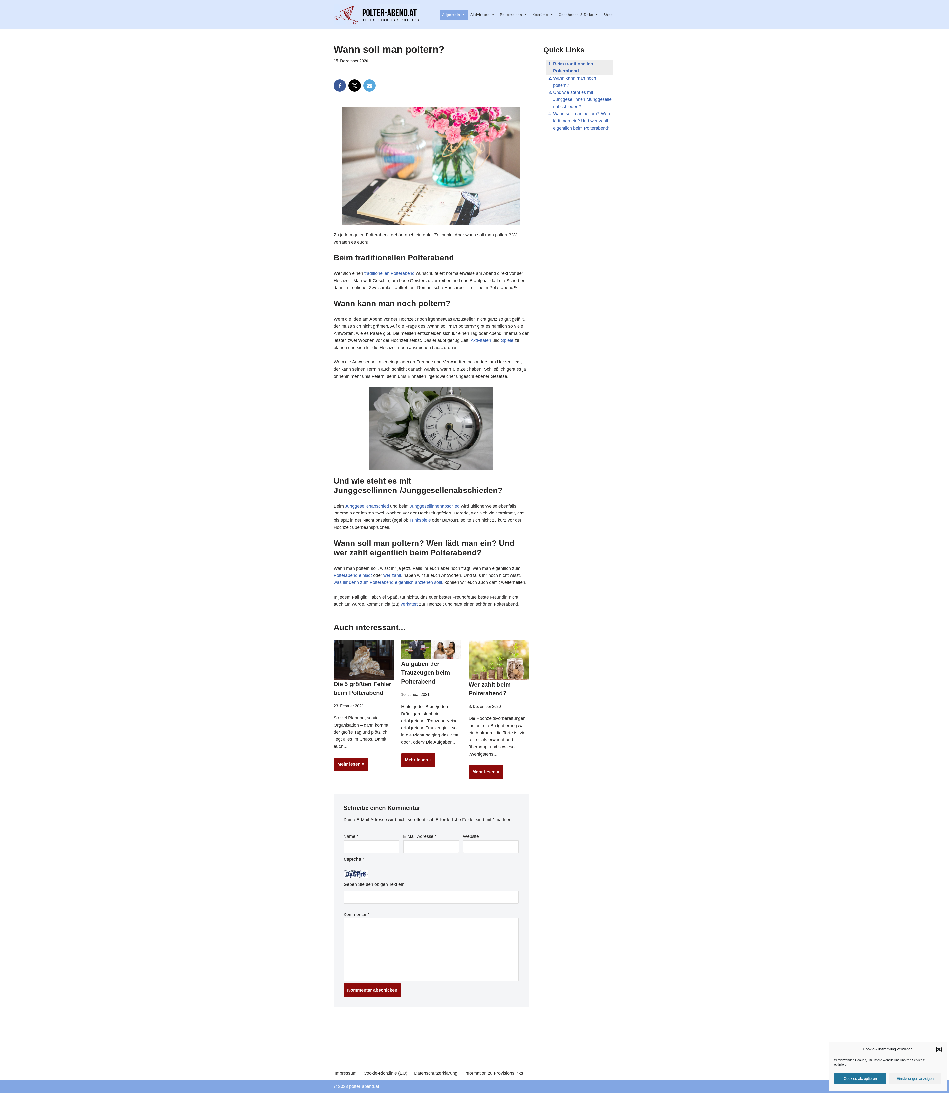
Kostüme (540, 15)
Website (471, 836)
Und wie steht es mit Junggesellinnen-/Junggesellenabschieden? (582, 99)
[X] (354, 85)
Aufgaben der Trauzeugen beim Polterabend (425, 672)
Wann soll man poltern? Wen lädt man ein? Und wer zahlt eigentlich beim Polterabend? (581, 121)
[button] (938, 1049)
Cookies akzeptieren (860, 1078)
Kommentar (356, 914)
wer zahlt (392, 575)
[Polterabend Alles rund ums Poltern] (377, 14)
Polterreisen (511, 15)
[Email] (369, 85)
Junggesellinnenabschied (435, 506)
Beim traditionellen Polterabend (573, 67)
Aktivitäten (480, 15)
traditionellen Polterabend (389, 273)
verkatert (409, 604)
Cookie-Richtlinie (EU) (385, 1073)
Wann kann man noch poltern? (574, 82)
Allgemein (451, 15)
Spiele (507, 340)
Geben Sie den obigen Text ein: (375, 884)
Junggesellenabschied (367, 506)
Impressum (346, 1073)
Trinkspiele (420, 520)
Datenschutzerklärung (435, 1073)
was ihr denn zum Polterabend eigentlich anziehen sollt (388, 582)
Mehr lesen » (349, 766)
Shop (608, 15)
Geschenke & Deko (576, 15)
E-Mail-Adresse (419, 836)
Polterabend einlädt (353, 575)
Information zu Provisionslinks (493, 1073)
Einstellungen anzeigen (915, 1078)
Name (351, 836)
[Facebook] (340, 85)
